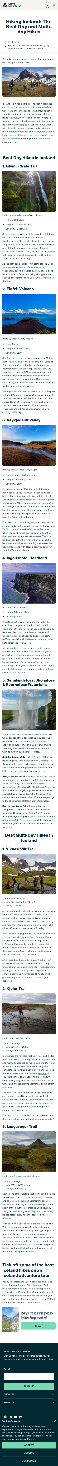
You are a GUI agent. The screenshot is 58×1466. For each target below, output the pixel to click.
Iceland (16, 59)
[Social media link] (5, 1417)
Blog (17, 42)
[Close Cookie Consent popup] (54, 1421)
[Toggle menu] (53, 4)
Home (7, 42)
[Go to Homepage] (11, 5)
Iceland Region (29, 59)
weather (42, 1073)
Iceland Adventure (28, 1285)
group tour (8, 655)
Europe (42, 59)
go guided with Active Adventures (37, 933)
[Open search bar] (47, 5)
